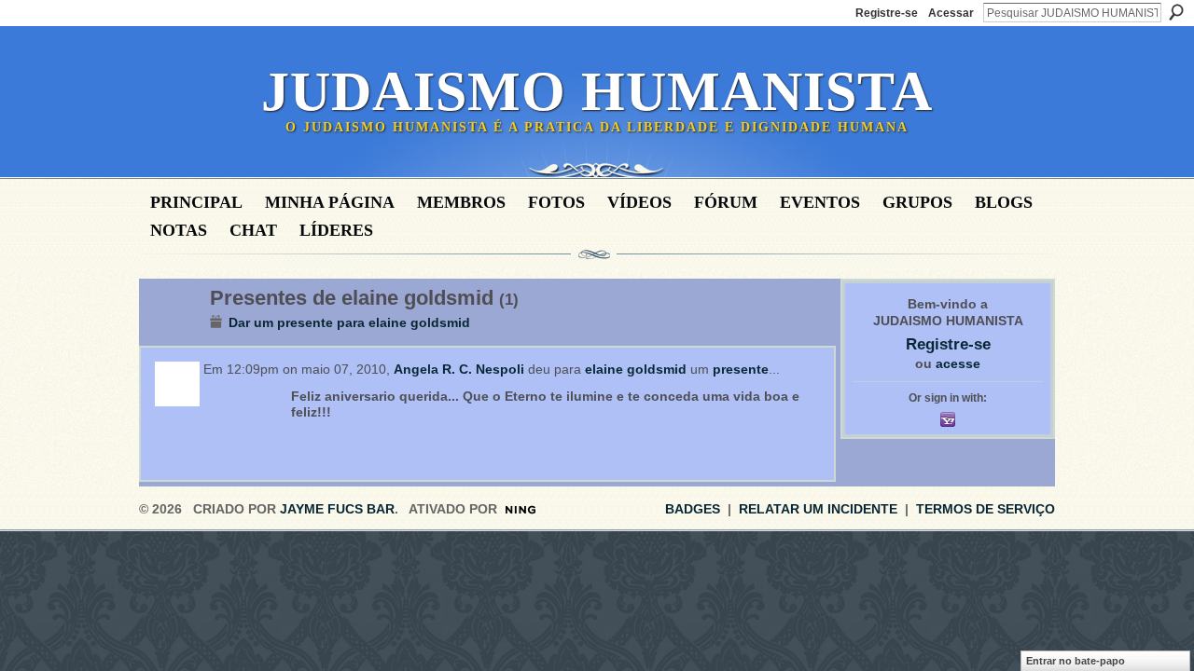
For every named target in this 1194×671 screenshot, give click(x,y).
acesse (958, 363)
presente (741, 369)
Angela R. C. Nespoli (459, 369)
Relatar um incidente (818, 508)
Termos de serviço (985, 508)
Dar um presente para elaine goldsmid (349, 322)
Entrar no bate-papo (1075, 660)
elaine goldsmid (636, 369)
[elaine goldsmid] (169, 337)
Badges (692, 508)
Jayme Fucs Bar (337, 508)
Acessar (951, 13)
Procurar (1176, 12)
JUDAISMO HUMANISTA (597, 91)
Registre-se (886, 13)
